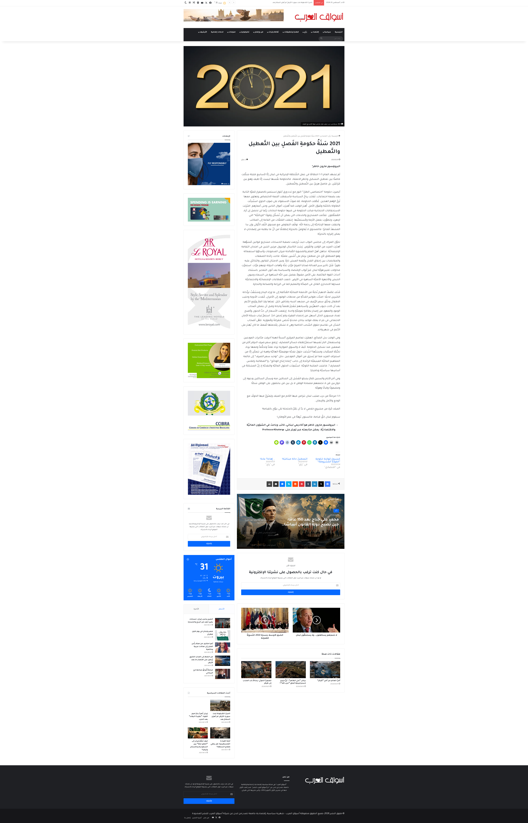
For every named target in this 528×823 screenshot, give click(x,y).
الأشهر (221, 609)
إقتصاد (316, 32)
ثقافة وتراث (274, 32)
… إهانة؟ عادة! (267, 459)
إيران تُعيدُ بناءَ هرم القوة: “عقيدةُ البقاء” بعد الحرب (198, 716)
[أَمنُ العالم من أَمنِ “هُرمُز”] (325, 669)
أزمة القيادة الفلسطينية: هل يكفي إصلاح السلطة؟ (220, 744)
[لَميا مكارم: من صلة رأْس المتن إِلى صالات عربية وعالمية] (222, 647)
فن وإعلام (259, 32)
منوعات (232, 32)
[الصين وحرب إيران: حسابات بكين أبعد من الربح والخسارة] (222, 623)
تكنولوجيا (245, 32)
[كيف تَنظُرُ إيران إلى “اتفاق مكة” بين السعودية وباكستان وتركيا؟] (198, 733)
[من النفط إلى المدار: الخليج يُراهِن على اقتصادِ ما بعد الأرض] (222, 661)
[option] (290, 521)
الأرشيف (203, 32)
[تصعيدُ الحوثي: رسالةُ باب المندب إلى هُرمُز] (256, 669)
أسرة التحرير (196, 818)
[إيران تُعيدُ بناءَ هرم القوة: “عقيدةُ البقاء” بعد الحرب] (198, 705)
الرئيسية (339, 32)
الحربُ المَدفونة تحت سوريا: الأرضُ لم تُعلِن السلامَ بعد (220, 716)
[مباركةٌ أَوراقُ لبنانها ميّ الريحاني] (222, 674)
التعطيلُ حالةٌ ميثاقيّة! (294, 459)
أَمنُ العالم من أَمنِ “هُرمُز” (328, 681)
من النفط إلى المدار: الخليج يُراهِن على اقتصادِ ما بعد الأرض (201, 660)
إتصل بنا (187, 818)
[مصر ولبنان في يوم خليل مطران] (222, 635)
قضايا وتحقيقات (291, 32)
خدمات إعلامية (217, 32)
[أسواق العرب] (319, 17)
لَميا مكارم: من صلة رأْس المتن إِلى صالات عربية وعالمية (202, 647)
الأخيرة (196, 609)
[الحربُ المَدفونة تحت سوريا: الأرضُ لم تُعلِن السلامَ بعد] (220, 705)
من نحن (206, 818)
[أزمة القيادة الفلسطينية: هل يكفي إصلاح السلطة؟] (220, 733)
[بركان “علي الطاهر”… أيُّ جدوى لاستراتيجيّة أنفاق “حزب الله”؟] (291, 669)
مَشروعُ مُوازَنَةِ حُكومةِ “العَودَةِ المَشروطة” (328, 460)
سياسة (327, 32)
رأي (305, 32)
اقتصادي (323, 136)
